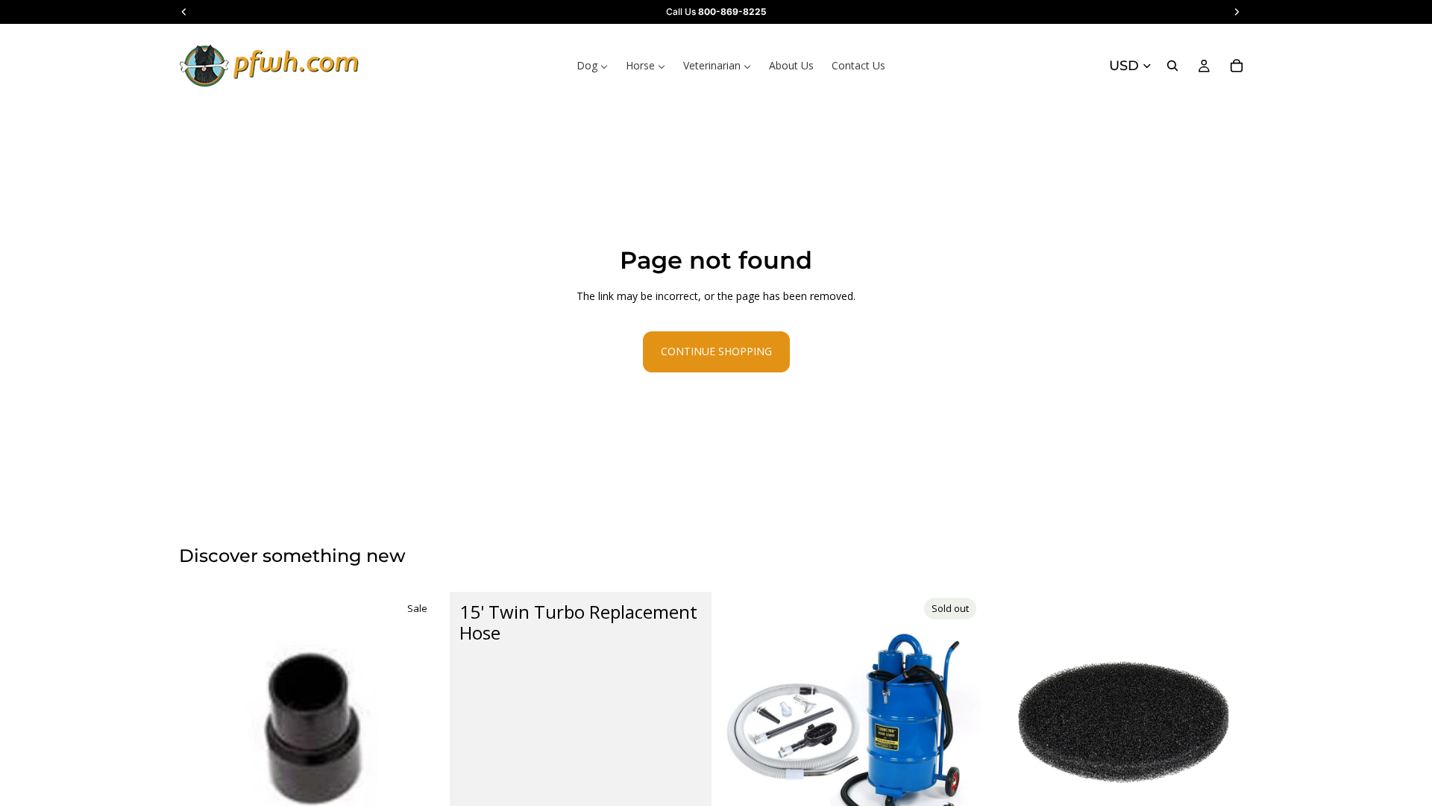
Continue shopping (716, 351)
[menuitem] (592, 65)
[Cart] (1236, 65)
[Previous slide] (742, 722)
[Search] (1172, 65)
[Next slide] (960, 722)
